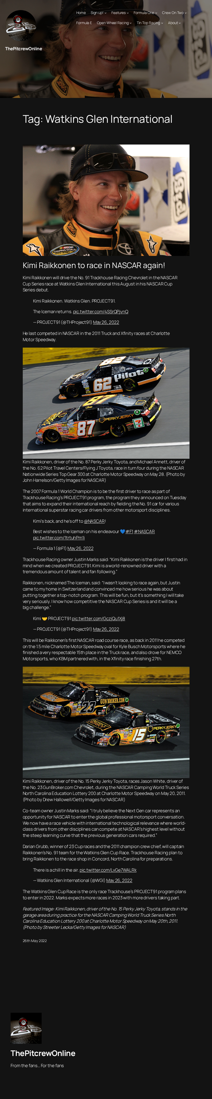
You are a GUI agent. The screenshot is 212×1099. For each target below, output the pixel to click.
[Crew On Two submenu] (186, 13)
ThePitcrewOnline (23, 49)
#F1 (129, 531)
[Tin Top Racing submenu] (162, 23)
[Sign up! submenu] (105, 13)
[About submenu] (180, 23)
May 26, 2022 (106, 322)
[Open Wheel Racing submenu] (131, 23)
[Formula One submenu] (156, 13)
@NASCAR (94, 521)
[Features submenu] (128, 13)
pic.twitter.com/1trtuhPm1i (59, 538)
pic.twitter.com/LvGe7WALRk (108, 870)
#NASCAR (144, 531)
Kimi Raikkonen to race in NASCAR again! (94, 265)
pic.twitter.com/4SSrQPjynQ (100, 311)
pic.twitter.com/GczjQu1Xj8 (98, 618)
